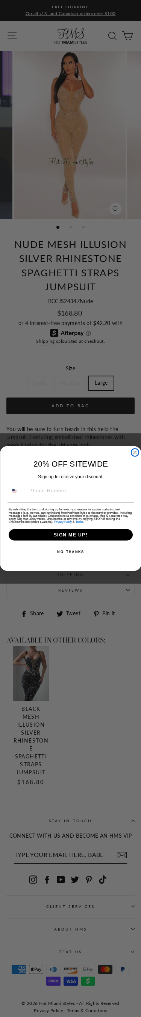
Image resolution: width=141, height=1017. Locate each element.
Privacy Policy (62, 521)
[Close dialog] (135, 452)
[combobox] (17, 490)
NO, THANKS (70, 552)
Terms (79, 521)
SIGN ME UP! (70, 534)
